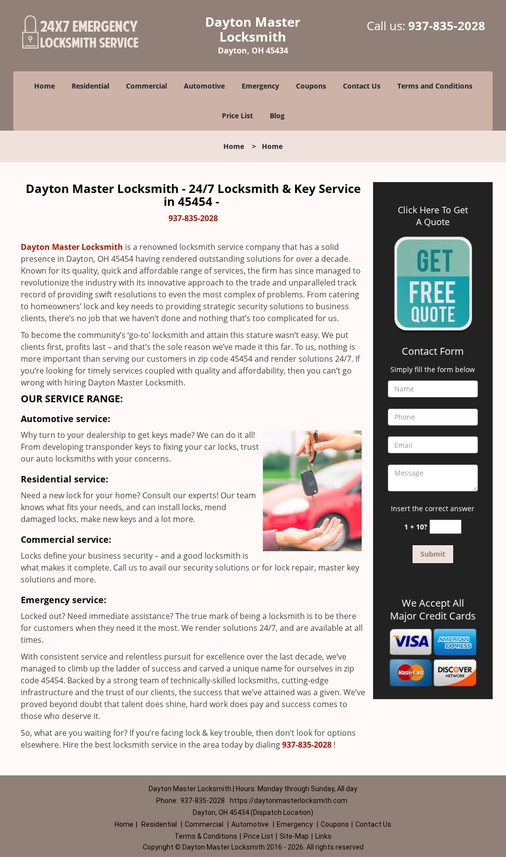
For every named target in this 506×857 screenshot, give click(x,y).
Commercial (146, 86)
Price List (237, 115)
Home (44, 86)
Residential (90, 86)
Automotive (204, 86)
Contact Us (361, 86)
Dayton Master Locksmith (72, 246)
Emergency (260, 86)
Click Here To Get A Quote (433, 216)
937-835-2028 (446, 25)
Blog (277, 115)
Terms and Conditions (434, 86)
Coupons (311, 86)
